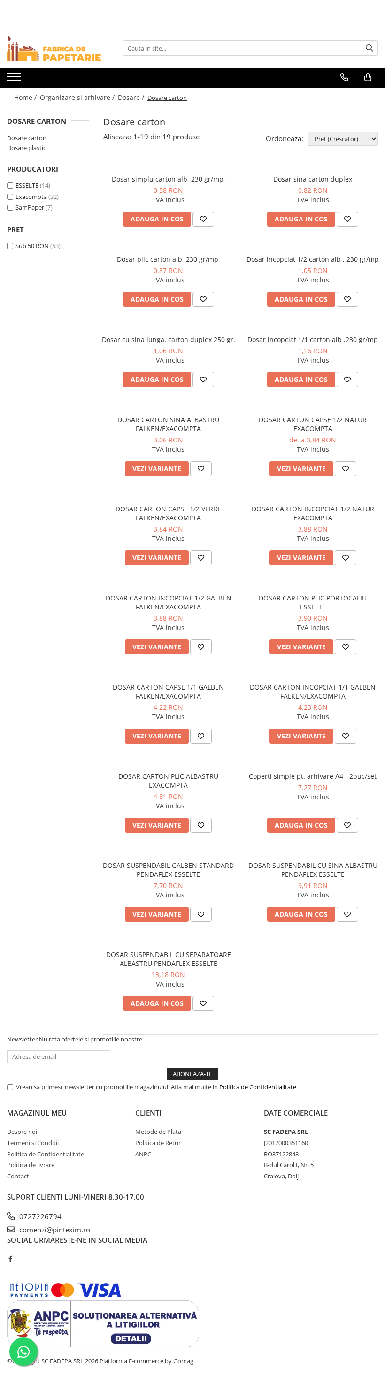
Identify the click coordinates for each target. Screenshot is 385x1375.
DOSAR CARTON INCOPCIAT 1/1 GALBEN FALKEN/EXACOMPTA (313, 691)
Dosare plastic (26, 148)
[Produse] (15, 80)
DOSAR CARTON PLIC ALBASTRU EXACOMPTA (168, 781)
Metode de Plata (158, 1131)
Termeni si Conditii (33, 1143)
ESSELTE (26, 185)
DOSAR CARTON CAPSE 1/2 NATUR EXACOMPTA (313, 424)
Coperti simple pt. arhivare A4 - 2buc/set (313, 776)
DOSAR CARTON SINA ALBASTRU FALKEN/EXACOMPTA (168, 424)
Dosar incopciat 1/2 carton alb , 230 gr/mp (312, 259)
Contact (18, 1176)
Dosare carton (26, 138)
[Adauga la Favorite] (203, 219)
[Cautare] (369, 48)
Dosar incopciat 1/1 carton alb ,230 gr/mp (312, 339)
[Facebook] (10, 1258)
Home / (26, 97)
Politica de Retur (158, 1143)
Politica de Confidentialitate (257, 1087)
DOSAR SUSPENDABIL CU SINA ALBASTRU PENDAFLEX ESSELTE (312, 870)
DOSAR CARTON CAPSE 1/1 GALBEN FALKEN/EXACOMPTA (168, 691)
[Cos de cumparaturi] (368, 77)
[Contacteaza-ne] (344, 77)
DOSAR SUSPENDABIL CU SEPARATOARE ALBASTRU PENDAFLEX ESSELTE (168, 959)
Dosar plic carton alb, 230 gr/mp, (168, 259)
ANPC (143, 1154)
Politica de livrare (30, 1165)
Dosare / (132, 97)
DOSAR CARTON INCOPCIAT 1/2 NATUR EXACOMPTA (313, 513)
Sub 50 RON (32, 246)
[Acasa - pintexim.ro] (54, 48)
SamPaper (29, 207)
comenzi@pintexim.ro (53, 1229)
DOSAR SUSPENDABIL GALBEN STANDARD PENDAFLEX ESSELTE (168, 870)
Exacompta (31, 196)
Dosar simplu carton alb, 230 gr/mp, (168, 179)
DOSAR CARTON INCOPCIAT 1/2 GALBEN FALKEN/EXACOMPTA (168, 602)
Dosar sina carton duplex (312, 179)
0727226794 (39, 1216)
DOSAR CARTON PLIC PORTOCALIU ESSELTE (313, 602)
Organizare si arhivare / (78, 97)
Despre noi (22, 1131)
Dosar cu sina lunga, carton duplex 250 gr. (168, 339)
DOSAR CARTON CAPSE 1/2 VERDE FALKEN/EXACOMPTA (169, 513)
